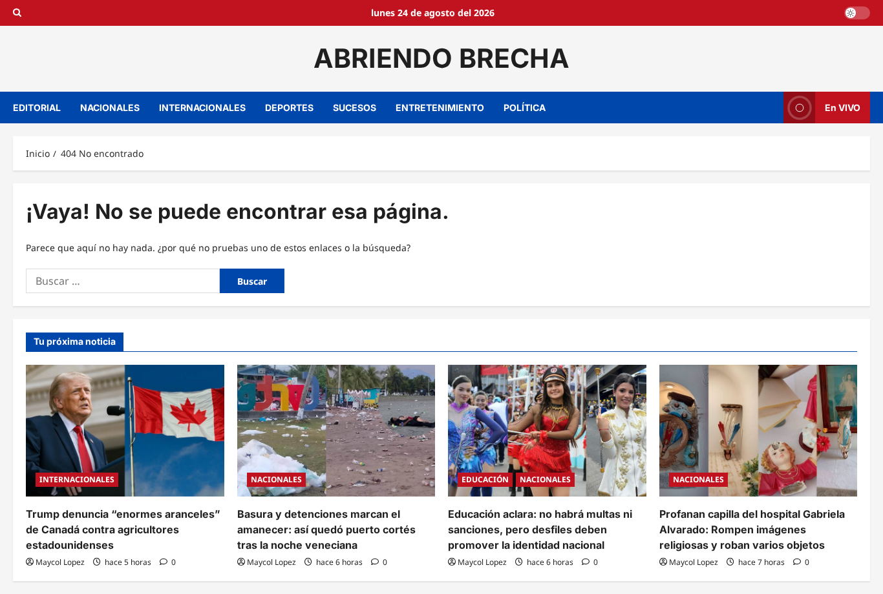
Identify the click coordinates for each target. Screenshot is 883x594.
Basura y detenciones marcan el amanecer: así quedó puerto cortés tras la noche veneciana (326, 529)
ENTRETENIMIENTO (440, 107)
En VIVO (842, 106)
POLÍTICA (525, 107)
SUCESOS (354, 107)
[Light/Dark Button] (857, 12)
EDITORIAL (37, 107)
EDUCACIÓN (485, 479)
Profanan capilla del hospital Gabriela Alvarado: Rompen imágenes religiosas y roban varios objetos (752, 529)
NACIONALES (110, 107)
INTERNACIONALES (202, 107)
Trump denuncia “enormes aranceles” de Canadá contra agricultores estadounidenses (123, 529)
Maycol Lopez (60, 562)
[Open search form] (17, 13)
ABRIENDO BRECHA (441, 58)
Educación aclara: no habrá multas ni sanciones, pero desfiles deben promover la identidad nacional (540, 529)
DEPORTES (289, 107)
